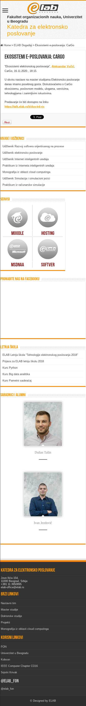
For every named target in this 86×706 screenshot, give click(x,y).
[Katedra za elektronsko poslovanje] (43, 8)
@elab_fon (10, 681)
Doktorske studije (11, 616)
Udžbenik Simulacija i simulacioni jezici (26, 178)
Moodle (17, 233)
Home (7, 45)
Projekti (5, 622)
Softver (48, 265)
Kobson (5, 659)
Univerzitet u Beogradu (14, 653)
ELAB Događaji (23, 45)
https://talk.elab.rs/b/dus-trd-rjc (24, 106)
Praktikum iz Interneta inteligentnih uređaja (28, 165)
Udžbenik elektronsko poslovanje (22, 152)
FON (3, 646)
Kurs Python (10, 367)
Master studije (9, 609)
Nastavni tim (8, 603)
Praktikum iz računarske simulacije (24, 184)
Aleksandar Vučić (63, 66)
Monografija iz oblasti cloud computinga (26, 172)
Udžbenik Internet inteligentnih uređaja (26, 159)
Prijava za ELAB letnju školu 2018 (23, 361)
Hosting (47, 233)
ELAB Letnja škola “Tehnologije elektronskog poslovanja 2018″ (40, 354)
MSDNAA (17, 265)
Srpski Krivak (9, 672)
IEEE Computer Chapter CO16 (19, 665)
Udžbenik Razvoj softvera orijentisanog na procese (33, 146)
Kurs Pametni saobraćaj (17, 380)
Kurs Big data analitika (16, 374)
